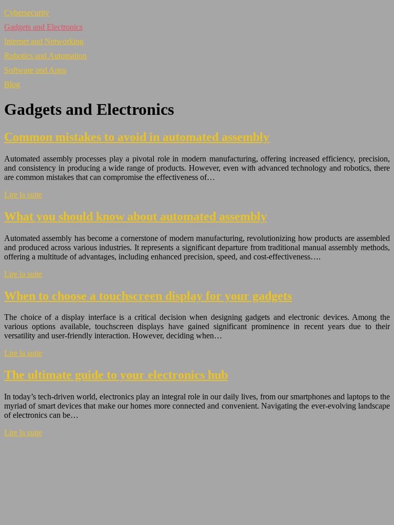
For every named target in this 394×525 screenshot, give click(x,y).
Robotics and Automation (45, 55)
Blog (12, 84)
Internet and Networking (44, 41)
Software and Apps (35, 70)
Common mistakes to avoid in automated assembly (136, 137)
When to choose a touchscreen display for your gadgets (148, 295)
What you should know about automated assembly (135, 216)
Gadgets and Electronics (43, 27)
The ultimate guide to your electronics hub (116, 374)
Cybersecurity (26, 12)
